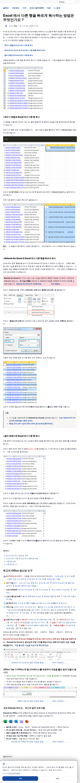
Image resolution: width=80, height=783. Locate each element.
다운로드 (15, 8)
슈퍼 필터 (25, 613)
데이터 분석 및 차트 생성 (36, 579)
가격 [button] (24, 8)
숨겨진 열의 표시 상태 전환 (44, 603)
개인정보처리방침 (14, 773)
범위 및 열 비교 (60, 603)
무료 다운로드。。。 (61, 662)
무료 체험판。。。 (58, 284)
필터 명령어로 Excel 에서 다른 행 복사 (18, 55)
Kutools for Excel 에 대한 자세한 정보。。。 (30, 662)
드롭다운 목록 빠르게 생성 (31, 596)
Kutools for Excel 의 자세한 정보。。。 (31, 284)
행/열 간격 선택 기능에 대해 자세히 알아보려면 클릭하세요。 (31, 424)
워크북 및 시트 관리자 (64, 607)
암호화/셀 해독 (62, 610)
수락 (20, 778)
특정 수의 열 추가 (20, 603)
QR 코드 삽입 (64, 622)
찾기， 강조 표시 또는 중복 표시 (26, 583)
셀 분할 (11, 628)
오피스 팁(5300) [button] (36, 8)
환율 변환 (44, 625)
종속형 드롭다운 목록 (52, 596)
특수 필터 (36, 613)
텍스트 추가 (35, 619)
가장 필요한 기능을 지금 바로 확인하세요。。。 (34, 645)
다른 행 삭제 (11, 561)
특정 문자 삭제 (45, 619)
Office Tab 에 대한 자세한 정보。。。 (33, 701)
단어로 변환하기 (34, 625)
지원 (49, 8)
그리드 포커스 (19, 607)
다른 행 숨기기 (11, 564)
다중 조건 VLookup (25, 590)
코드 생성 (70, 576)
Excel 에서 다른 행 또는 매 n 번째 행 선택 (22, 558)
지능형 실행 (58, 576)
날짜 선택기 (35, 610)
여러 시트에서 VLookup (60, 590)
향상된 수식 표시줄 (46, 607)
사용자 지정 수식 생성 (15, 579)
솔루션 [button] (6, 8)
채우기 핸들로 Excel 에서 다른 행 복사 (18, 45)
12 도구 (25, 619)
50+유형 (61, 619)
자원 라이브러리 (13, 610)
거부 (57, 778)
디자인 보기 (32, 607)
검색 (58, 8)
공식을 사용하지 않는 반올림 (25, 586)
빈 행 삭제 (45, 583)
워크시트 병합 (48, 610)
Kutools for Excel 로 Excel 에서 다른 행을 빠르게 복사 (25, 50)
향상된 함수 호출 (53, 579)
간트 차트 (70, 619)
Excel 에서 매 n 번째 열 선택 (17, 556)
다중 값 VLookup (41, 590)
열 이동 (30, 603)
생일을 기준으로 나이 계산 (35, 622)
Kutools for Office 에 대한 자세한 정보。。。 (30, 742)
